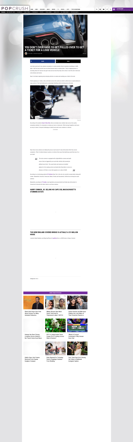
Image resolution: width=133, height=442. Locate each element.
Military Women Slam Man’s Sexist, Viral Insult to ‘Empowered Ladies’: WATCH (55, 313)
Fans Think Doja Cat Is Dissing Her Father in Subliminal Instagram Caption (77, 359)
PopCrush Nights (74, 12)
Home (32, 9)
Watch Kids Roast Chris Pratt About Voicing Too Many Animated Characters (33, 313)
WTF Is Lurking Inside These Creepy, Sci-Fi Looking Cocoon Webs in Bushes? (55, 336)
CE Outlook (50, 174)
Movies (53, 9)
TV (58, 9)
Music (48, 9)
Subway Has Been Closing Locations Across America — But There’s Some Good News (33, 336)
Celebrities (19, 12)
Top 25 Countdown (75, 9)
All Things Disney (65, 12)
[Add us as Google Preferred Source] (100, 9)
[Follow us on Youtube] (103, 9)
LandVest (54, 238)
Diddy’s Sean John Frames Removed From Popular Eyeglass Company (32, 359)
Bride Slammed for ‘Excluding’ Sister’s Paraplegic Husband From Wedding (55, 359)
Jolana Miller (30, 53)
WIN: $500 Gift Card (11, 12)
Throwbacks (35, 12)
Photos (62, 9)
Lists (68, 9)
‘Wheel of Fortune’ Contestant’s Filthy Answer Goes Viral (76, 336)
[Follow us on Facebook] (107, 9)
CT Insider (44, 182)
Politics (42, 12)
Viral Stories (27, 12)
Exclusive (42, 9)
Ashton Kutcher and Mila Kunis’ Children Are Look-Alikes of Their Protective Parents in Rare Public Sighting (77, 313)
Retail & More (49, 12)
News (36, 9)
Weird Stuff (56, 12)
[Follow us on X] (110, 9)
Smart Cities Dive (46, 123)
